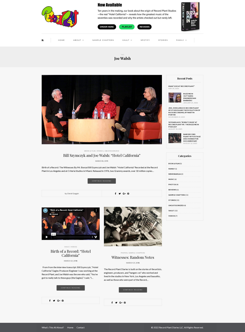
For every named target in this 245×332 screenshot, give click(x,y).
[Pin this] (128, 193)
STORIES (163, 40)
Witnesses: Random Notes (133, 257)
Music (171, 179)
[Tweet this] (120, 193)
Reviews (172, 190)
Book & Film (90, 151)
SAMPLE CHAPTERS (103, 40)
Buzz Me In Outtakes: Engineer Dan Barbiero (189, 97)
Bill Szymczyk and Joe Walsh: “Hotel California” (101, 155)
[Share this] (115, 193)
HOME (61, 40)
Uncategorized (111, 151)
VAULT (125, 40)
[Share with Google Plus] (124, 193)
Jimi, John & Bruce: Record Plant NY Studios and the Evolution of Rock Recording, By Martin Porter (184, 111)
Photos (124, 253)
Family (171, 169)
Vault (67, 247)
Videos (74, 247)
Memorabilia (174, 174)
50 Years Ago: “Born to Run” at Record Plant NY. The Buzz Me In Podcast (183, 124)
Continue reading (101, 181)
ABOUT (77, 40)
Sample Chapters (137, 253)
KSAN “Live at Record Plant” (181, 86)
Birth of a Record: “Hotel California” (71, 253)
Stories (100, 151)
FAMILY (180, 40)
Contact (81, 327)
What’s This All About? (53, 327)
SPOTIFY (145, 40)
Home (70, 327)
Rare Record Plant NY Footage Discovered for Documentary (192, 137)
